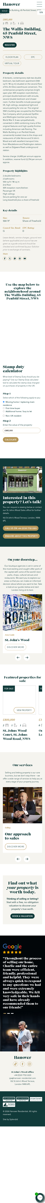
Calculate (10, 439)
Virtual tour (12, 63)
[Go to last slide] (18, 657)
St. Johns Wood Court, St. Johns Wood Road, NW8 (16, 735)
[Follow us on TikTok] (15, 1064)
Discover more (15, 647)
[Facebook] (5, 258)
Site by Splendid (10, 1119)
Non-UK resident (13, 415)
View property (24, 710)
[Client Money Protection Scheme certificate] (36, 1099)
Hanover (11, 4)
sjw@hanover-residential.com (22, 1078)
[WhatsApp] (15, 258)
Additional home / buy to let (19, 411)
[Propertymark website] (9, 1099)
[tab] (5, 1013)
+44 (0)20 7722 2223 (22, 1075)
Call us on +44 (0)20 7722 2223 (20, 528)
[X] (10, 258)
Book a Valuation (22, 916)
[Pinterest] (20, 258)
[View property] (19, 700)
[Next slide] (27, 657)
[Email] (25, 258)
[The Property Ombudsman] (9, 1105)
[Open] (39, 4)
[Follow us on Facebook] (22, 1064)
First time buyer (13, 408)
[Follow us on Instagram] (29, 1064)
